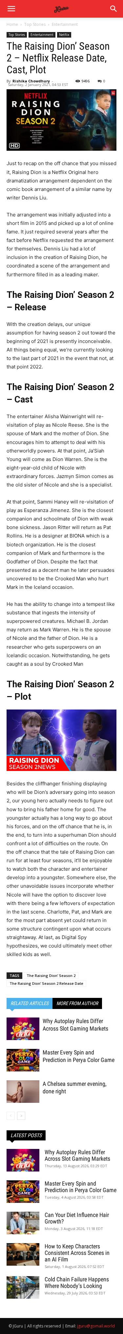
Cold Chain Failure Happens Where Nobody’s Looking (77, 1282)
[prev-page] (11, 1116)
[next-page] (21, 1116)
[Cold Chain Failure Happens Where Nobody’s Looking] (23, 1287)
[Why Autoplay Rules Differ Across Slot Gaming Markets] (23, 1029)
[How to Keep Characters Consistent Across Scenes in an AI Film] (23, 1254)
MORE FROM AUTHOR (77, 1003)
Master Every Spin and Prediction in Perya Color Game (80, 1186)
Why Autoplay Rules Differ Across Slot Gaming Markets (77, 1155)
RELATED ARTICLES (29, 1003)
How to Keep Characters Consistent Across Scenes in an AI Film (77, 1253)
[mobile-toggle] (11, 9)
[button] (114, 9)
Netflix (64, 34)
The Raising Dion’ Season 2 (51, 975)
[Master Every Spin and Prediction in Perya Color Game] (23, 1060)
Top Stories (35, 24)
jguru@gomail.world (96, 1326)
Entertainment (65, 24)
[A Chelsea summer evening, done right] (23, 1091)
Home (12, 24)
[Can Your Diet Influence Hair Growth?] (23, 1223)
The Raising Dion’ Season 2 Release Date (46, 983)
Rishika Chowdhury (31, 80)
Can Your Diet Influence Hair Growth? (77, 1218)
